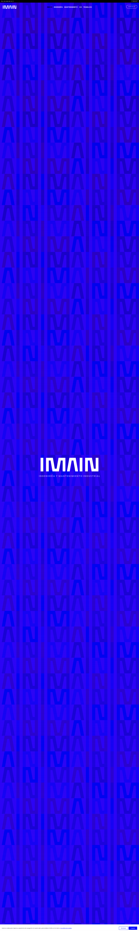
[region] (69, 927)
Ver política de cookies (66, 928)
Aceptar (133, 928)
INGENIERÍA (58, 7)
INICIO (49, 7)
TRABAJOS (87, 7)
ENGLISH (135, 1)
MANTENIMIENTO (71, 7)
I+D (80, 7)
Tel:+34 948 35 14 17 (7, 1)
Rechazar (123, 928)
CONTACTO (131, 6)
